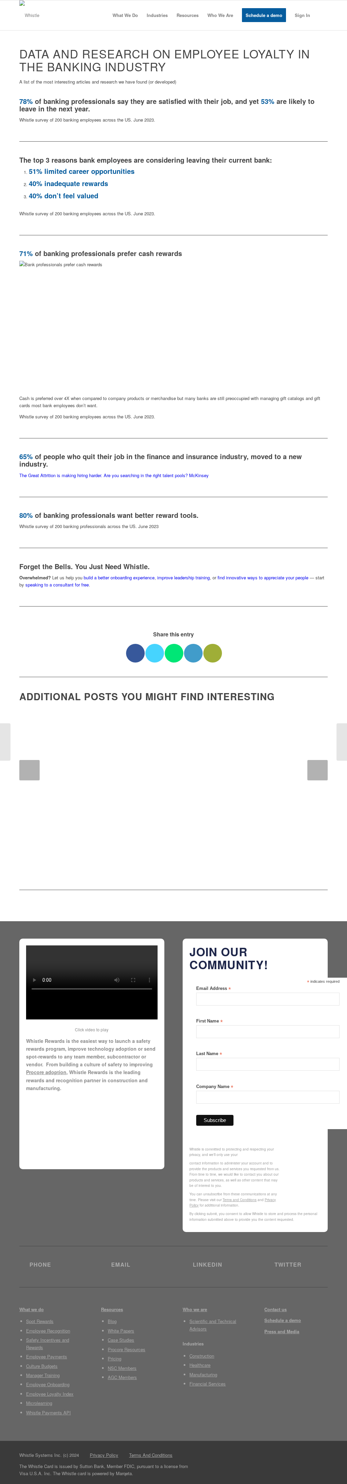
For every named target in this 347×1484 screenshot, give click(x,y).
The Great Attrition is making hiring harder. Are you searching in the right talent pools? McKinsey (114, 475)
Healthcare (199, 1365)
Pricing (114, 1358)
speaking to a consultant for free (57, 584)
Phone (40, 1264)
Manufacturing (203, 1374)
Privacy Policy (104, 1455)
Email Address (213, 989)
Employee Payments (46, 1356)
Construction (201, 1356)
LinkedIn (207, 1264)
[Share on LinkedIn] (193, 653)
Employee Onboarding (47, 1384)
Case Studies (121, 1340)
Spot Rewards (40, 1321)
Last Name (209, 1054)
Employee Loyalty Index (50, 1394)
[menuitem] (125, 15)
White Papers (121, 1330)
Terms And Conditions (150, 1455)
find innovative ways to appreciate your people (263, 577)
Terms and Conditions (240, 1199)
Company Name (214, 1087)
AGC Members (122, 1377)
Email (120, 1264)
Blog (112, 1321)
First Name (209, 1021)
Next (317, 770)
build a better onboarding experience (119, 577)
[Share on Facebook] (135, 653)
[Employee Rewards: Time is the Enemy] (341, 742)
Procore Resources (126, 1349)
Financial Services (207, 1383)
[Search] (321, 15)
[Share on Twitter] (154, 653)
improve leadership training (183, 577)
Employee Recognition (48, 1330)
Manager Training (43, 1375)
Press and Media (281, 1331)
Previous (29, 770)
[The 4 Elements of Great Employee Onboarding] (5, 742)
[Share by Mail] (212, 653)
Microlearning (39, 1403)
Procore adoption (46, 1072)
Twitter (288, 1264)
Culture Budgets (42, 1366)
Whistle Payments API (48, 1412)
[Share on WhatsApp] (174, 653)
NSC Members (122, 1368)
